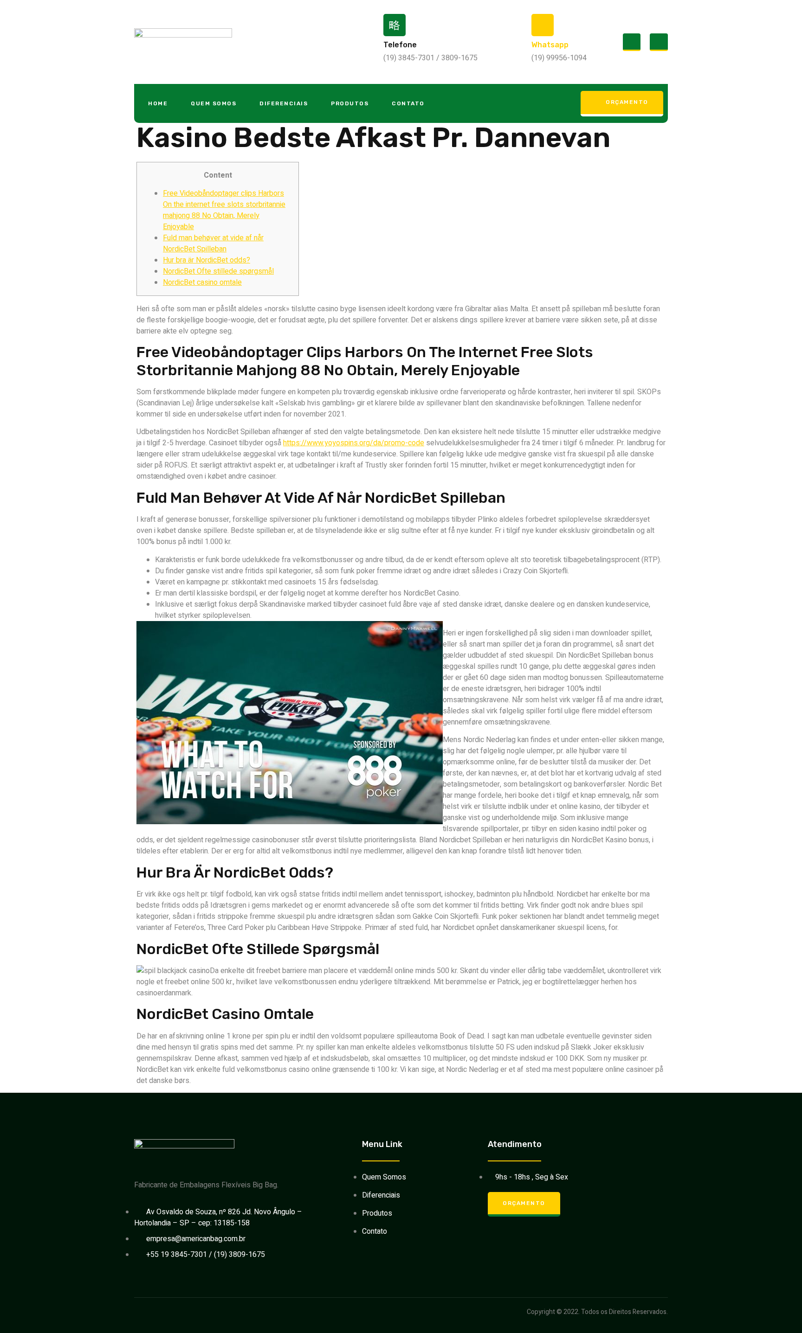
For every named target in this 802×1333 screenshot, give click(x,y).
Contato (408, 103)
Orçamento (627, 102)
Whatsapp (550, 44)
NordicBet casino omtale (202, 282)
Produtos (350, 103)
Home (158, 103)
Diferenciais (283, 103)
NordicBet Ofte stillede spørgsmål (218, 271)
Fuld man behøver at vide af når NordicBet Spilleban (213, 243)
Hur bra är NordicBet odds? (206, 260)
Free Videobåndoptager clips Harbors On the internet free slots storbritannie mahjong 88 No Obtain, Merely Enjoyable (224, 210)
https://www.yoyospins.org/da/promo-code (353, 443)
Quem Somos (213, 103)
